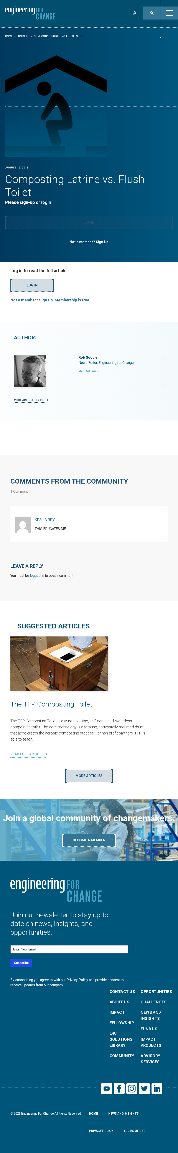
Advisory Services (150, 1058)
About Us (120, 1002)
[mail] (81, 371)
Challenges (154, 1002)
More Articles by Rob (30, 400)
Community (122, 1055)
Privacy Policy (101, 1131)
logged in (37, 576)
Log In (89, 222)
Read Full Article (27, 754)
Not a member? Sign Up (89, 242)
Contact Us (122, 991)
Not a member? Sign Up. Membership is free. (50, 300)
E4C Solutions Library (121, 1039)
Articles (23, 36)
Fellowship (122, 1023)
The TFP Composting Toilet (51, 704)
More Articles (89, 776)
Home (9, 36)
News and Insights (151, 1015)
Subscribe (21, 963)
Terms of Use (134, 1131)
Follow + (92, 371)
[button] (169, 13)
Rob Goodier (89, 357)
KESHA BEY (45, 519)
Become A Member (89, 840)
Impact (117, 1012)
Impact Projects (151, 1042)
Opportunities (154, 991)
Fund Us (149, 1029)
